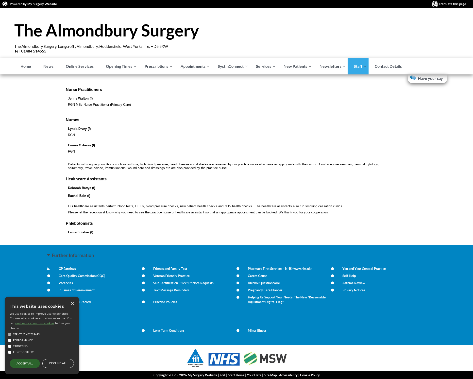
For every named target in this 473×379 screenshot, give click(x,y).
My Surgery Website (42, 4)
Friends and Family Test (170, 269)
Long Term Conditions (169, 330)
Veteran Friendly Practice (171, 276)
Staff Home (236, 375)
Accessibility (288, 375)
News (48, 66)
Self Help (349, 276)
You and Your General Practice (364, 269)
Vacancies (66, 283)
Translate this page (452, 4)
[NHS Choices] (224, 365)
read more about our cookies (34, 323)
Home (25, 66)
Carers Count (257, 276)
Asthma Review (353, 283)
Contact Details (388, 66)
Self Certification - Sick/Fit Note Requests (183, 283)
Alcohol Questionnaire (264, 283)
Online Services (80, 66)
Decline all (58, 363)
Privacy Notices (353, 290)
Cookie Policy (310, 375)
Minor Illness (257, 330)
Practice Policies (165, 302)
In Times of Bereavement (77, 290)
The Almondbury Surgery (106, 30)
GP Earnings (67, 269)
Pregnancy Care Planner (265, 290)
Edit (222, 375)
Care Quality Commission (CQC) (82, 276)
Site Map (270, 375)
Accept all (25, 363)
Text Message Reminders (171, 290)
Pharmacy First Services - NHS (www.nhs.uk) (280, 269)
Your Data (254, 375)
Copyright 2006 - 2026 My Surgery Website (185, 375)
